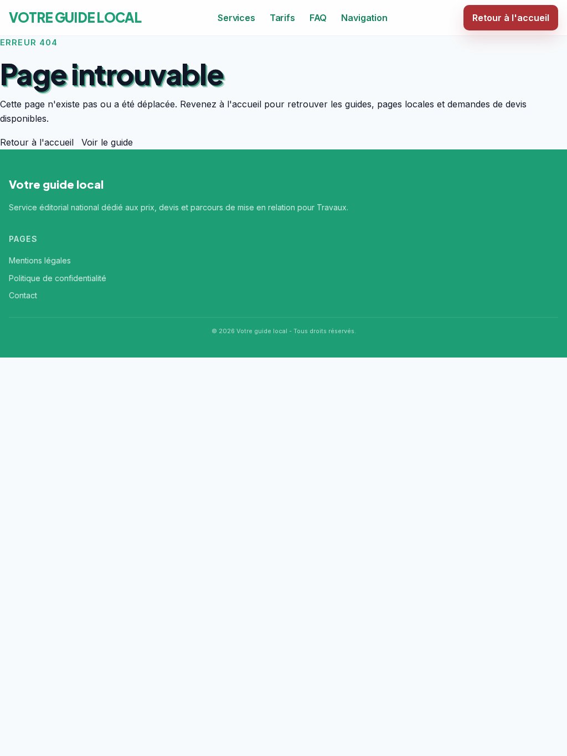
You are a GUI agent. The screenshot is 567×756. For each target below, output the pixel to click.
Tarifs (282, 17)
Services (236, 17)
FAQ (318, 17)
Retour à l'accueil (510, 17)
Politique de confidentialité (57, 278)
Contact (23, 295)
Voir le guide (107, 142)
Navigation (364, 17)
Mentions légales (40, 260)
